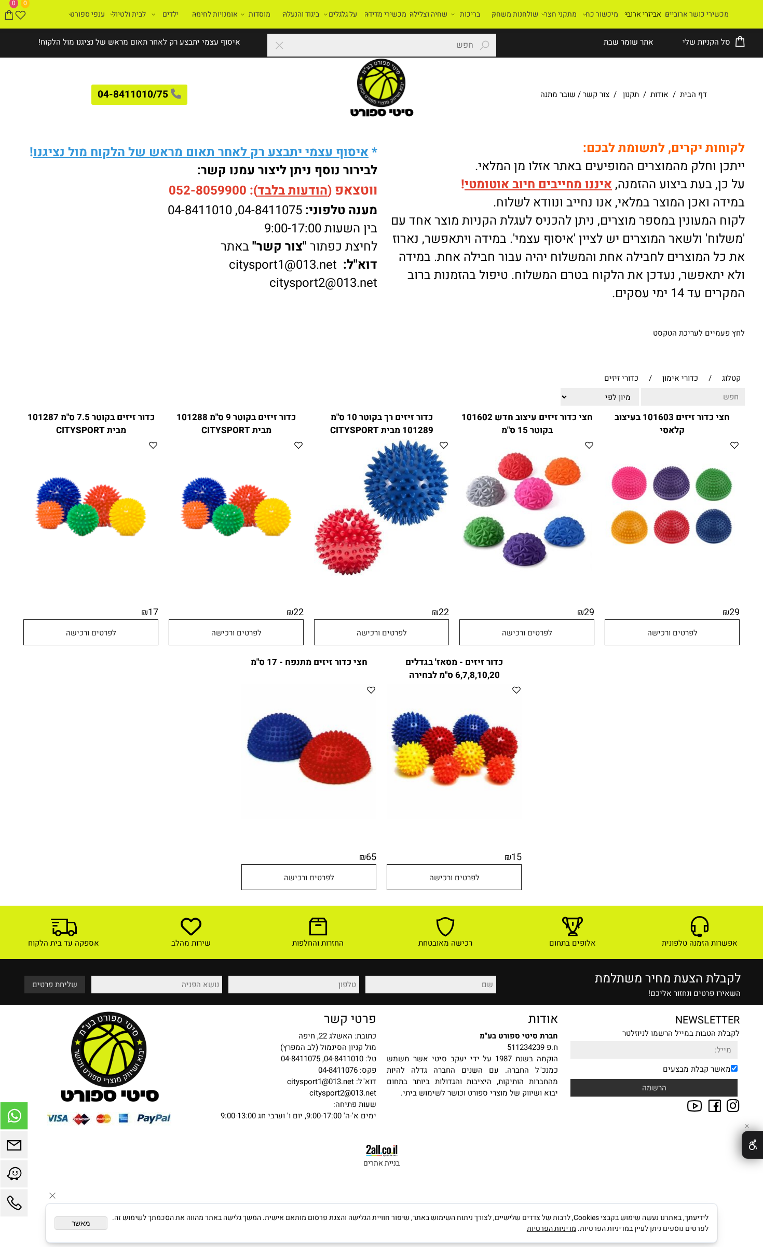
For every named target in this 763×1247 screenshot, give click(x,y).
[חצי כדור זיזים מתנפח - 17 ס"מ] (308, 816)
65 (371, 857)
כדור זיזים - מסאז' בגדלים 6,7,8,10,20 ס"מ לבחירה (454, 669)
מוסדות (259, 14)
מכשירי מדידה (385, 14)
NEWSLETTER (707, 1020)
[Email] (14, 1147)
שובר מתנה (558, 94)
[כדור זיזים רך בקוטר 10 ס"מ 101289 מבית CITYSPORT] (381, 573)
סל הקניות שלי (705, 42)
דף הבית (692, 94)
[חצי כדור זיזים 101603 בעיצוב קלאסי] (672, 571)
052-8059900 (208, 191)
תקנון (631, 94)
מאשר (81, 1223)
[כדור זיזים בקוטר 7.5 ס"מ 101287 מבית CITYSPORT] (90, 571)
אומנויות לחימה (215, 14)
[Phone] (14, 1205)
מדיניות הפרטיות (551, 1228)
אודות (659, 94)
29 (734, 612)
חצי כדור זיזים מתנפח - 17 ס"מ (309, 662)
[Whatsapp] (14, 1118)
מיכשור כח (601, 14)
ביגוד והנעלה (301, 14)
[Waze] (14, 1176)
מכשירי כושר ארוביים (697, 14)
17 (153, 612)
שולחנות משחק (515, 14)
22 (444, 612)
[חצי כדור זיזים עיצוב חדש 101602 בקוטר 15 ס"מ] (527, 574)
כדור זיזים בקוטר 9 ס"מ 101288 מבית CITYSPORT (236, 424)
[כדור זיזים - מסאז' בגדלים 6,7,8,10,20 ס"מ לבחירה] (454, 816)
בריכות (470, 14)
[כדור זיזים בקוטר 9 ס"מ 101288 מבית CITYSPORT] (236, 571)
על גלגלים (343, 14)
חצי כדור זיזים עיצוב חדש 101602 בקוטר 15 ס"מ (527, 424)
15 (516, 857)
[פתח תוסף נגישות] (752, 1145)
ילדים (170, 14)
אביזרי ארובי (643, 14)
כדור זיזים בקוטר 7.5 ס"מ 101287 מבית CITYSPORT (91, 424)
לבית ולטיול (129, 14)
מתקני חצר (560, 14)
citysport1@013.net (283, 265)
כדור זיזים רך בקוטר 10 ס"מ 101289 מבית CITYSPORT (381, 424)
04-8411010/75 (133, 95)
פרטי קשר (350, 1019)
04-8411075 (270, 210)
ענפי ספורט (87, 14)
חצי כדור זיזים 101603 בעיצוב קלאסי (672, 424)
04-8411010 (200, 210)
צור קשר (596, 94)
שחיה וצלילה (428, 14)
